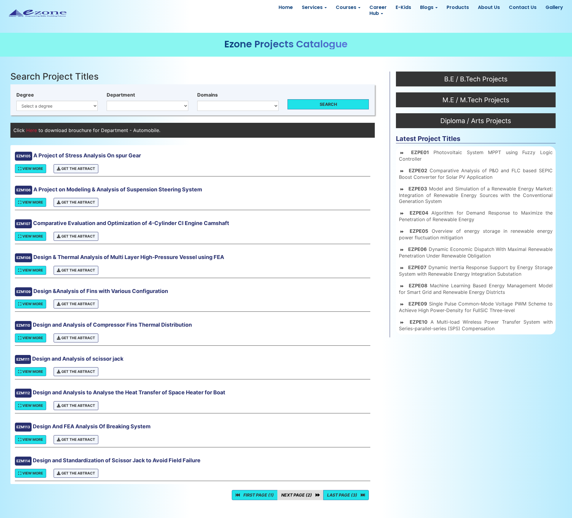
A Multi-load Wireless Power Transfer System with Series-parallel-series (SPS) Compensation (476, 325)
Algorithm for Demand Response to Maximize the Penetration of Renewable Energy (476, 216)
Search (328, 104)
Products (458, 7)
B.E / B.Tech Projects (476, 79)
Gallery (554, 7)
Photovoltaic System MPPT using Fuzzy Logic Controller (476, 155)
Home (286, 7)
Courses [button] (347, 7)
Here (32, 130)
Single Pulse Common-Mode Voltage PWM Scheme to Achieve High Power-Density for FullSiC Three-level (476, 307)
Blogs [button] (427, 7)
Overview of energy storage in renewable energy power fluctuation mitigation (476, 234)
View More (32, 168)
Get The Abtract (77, 168)
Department (121, 95)
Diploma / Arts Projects (475, 121)
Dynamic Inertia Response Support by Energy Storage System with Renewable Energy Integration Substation (476, 270)
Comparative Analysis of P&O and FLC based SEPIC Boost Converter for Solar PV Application (476, 174)
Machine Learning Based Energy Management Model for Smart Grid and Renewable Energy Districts (476, 289)
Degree (25, 95)
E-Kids (403, 7)
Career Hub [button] (378, 10)
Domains (207, 95)
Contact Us (523, 7)
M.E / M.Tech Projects (475, 100)
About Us (489, 7)
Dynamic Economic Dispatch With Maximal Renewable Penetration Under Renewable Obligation (476, 252)
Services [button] (313, 7)
